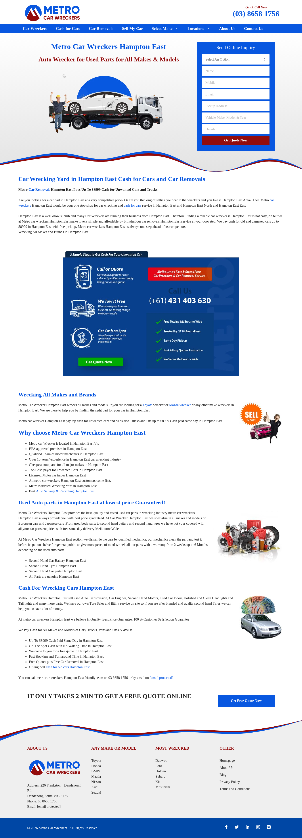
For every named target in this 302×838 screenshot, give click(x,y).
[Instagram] (258, 827)
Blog (223, 775)
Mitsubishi (162, 787)
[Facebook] (226, 827)
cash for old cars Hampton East (68, 667)
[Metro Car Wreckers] (52, 12)
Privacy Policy (230, 782)
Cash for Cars (68, 28)
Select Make (162, 28)
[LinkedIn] (247, 827)
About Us (227, 28)
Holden (160, 771)
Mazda (96, 776)
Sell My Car (132, 28)
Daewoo (161, 760)
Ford (159, 766)
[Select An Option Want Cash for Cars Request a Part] (236, 59)
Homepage (227, 760)
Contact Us (253, 28)
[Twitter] (236, 827)
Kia (158, 782)
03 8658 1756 (47, 801)
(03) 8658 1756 (256, 14)
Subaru (160, 776)
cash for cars (132, 205)
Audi (94, 787)
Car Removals (101, 28)
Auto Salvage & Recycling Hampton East (65, 491)
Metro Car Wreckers (53, 828)
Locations (195, 28)
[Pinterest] (268, 827)
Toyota (147, 405)
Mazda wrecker (180, 405)
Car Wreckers (35, 28)
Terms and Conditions (235, 789)
